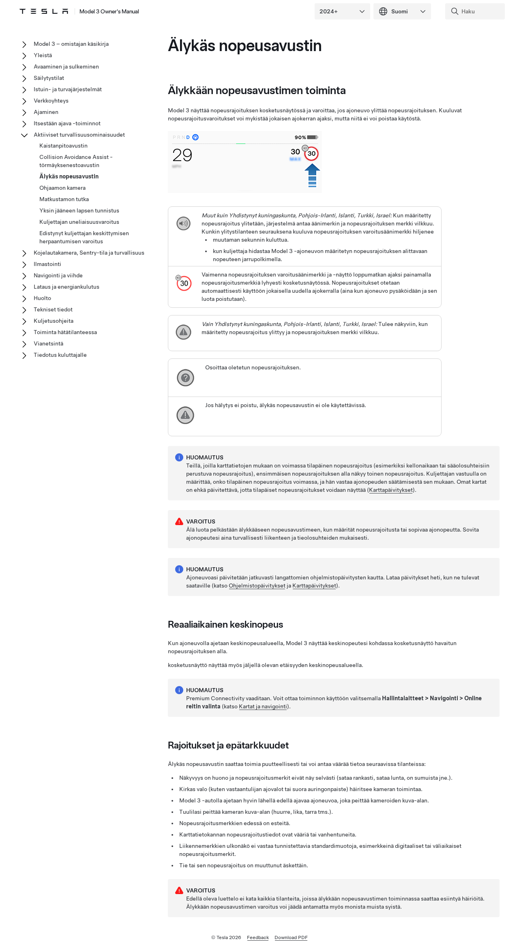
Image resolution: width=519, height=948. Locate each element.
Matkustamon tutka (64, 199)
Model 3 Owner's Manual (109, 11)
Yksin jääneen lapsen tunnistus (79, 210)
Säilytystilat (49, 78)
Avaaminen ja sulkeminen (66, 66)
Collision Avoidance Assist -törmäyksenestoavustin (76, 161)
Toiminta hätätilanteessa (65, 332)
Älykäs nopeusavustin (69, 176)
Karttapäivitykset (391, 490)
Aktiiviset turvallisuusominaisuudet (79, 134)
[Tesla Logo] (43, 11)
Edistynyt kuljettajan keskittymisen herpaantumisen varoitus (84, 237)
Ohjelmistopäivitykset (257, 585)
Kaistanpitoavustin (63, 145)
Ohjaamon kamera (62, 187)
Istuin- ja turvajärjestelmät (68, 89)
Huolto (42, 298)
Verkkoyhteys (51, 100)
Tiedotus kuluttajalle (60, 355)
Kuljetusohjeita (53, 320)
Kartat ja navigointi (263, 706)
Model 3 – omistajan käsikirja (71, 44)
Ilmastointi (47, 264)
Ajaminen (46, 112)
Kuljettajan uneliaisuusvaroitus (79, 222)
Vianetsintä (48, 343)
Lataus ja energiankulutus (66, 286)
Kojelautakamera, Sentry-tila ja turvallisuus (89, 252)
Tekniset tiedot (53, 309)
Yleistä (43, 55)
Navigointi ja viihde (58, 275)
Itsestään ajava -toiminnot (67, 123)
